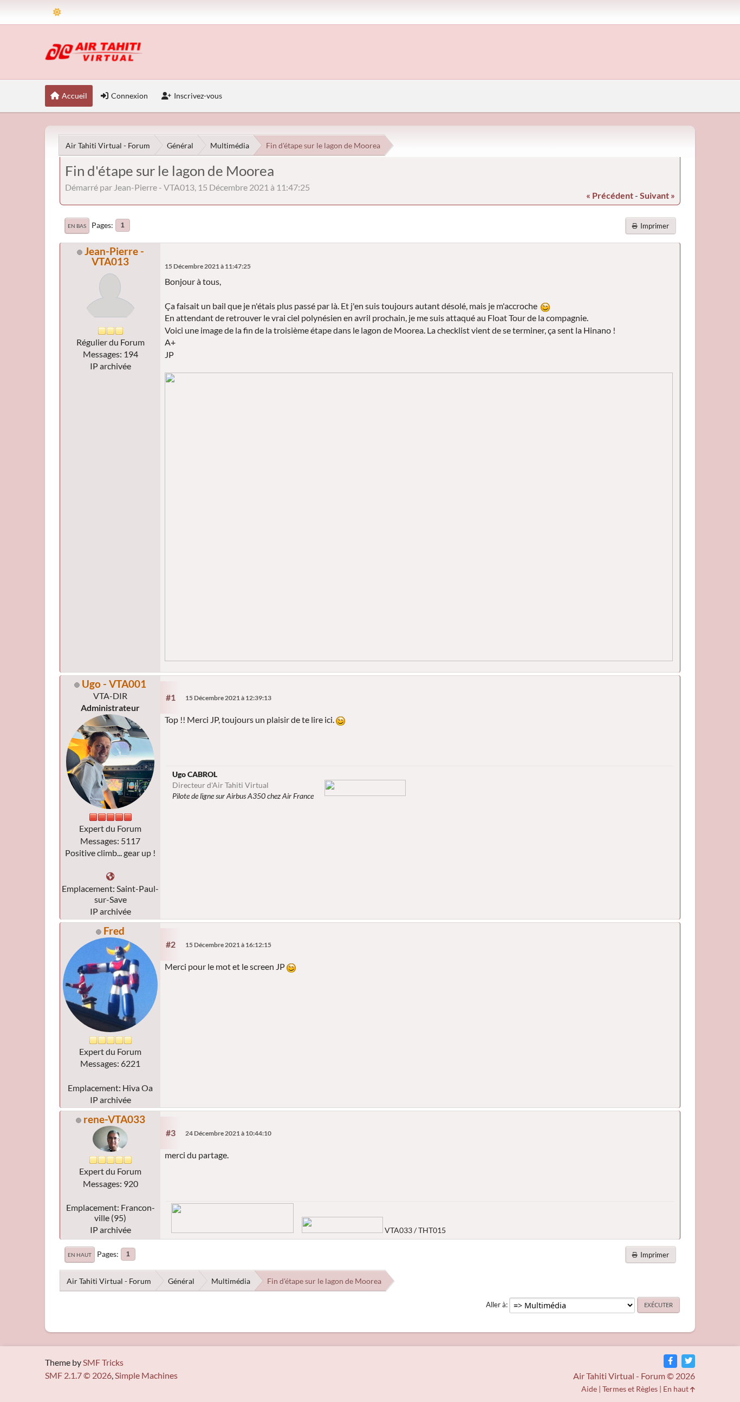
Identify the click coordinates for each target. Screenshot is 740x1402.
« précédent (609, 195)
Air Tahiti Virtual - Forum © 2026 (634, 1376)
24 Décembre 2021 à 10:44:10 (228, 1133)
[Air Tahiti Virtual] (110, 876)
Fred (114, 930)
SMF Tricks (103, 1362)
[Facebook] (670, 1361)
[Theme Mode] (57, 12)
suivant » (657, 195)
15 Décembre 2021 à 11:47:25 (208, 266)
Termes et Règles (630, 1388)
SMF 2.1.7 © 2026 (78, 1375)
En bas (77, 226)
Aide (589, 1388)
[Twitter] (688, 1361)
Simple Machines (146, 1375)
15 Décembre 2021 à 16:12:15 (228, 944)
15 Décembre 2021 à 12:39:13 (228, 697)
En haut (80, 1254)
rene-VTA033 (114, 1119)
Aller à (496, 1304)
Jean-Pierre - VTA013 (114, 256)
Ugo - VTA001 (114, 683)
